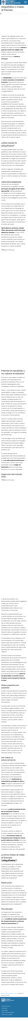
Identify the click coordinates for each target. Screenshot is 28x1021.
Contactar (4, 1008)
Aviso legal (5, 1010)
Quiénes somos (6, 1006)
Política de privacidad (8, 1012)
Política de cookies (7, 1014)
